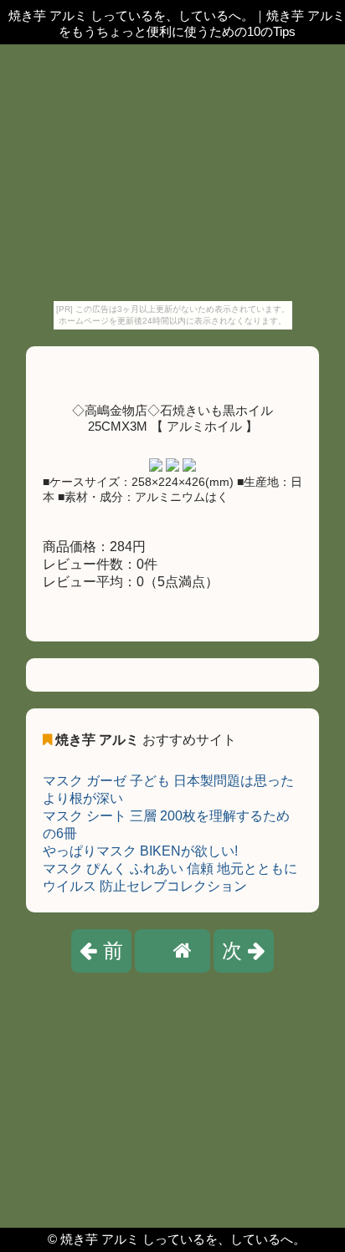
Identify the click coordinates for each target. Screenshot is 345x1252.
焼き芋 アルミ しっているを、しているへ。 (183, 1239)
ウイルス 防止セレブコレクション (145, 886)
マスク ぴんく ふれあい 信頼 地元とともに (170, 868)
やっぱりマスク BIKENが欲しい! (140, 851)
